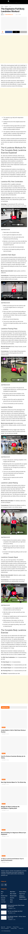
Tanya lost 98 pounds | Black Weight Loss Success (15, 906)
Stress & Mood (22, 891)
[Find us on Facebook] (2, 885)
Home (2, 6)
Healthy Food (4, 895)
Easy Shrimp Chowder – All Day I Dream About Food (16, 917)
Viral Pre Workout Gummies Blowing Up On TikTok (13, 757)
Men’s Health (13, 893)
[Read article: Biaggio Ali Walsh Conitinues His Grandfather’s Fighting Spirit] (14, 795)
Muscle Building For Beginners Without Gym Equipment (13, 833)
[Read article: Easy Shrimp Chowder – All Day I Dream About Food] (3, 918)
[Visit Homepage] (14, 2)
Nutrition (12, 897)
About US (3, 927)
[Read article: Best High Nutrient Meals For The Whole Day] (14, 771)
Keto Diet (3, 897)
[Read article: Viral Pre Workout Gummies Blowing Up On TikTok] (14, 745)
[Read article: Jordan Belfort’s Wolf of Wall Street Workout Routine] (14, 719)
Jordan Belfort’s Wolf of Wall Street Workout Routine (13, 731)
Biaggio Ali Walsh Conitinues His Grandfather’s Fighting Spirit (10, 807)
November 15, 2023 (5, 733)
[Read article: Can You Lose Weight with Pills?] (3, 912)
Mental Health (13, 895)
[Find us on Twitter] (5, 885)
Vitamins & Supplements (22, 896)
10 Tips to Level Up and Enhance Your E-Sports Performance (12, 859)
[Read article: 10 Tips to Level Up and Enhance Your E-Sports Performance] (14, 847)
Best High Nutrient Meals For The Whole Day (13, 782)
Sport (10, 6)
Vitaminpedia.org (7, 930)
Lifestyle (6, 6)
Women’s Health (23, 899)
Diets (2, 891)
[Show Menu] (1, 2)
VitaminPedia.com (9, 14)
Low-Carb (3, 902)
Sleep (11, 900)
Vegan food (22, 893)
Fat (2, 893)
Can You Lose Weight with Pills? (15, 911)
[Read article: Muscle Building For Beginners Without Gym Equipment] (14, 821)
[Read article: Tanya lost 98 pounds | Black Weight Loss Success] (3, 907)
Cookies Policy (14, 928)
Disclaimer (9, 927)
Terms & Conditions (5, 928)
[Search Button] (26, 2)
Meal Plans (12, 891)
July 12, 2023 (18, 14)
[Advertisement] (14, 49)
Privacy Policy (16, 927)
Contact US (21, 928)
